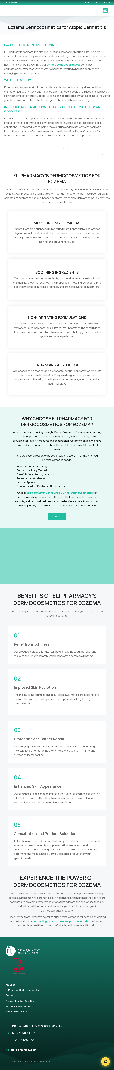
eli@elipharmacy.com (23, 1049)
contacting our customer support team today (61, 921)
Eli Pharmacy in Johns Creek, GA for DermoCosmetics (60, 492)
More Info (57, 516)
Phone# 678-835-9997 (25, 1033)
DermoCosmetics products (63, 64)
